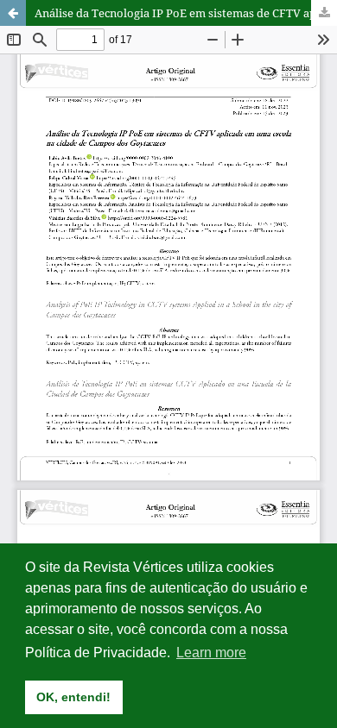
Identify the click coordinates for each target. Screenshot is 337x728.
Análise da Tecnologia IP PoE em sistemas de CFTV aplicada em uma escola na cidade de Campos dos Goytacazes (186, 13)
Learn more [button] (211, 652)
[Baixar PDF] (324, 13)
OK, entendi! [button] (73, 697)
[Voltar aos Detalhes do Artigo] (13, 13)
